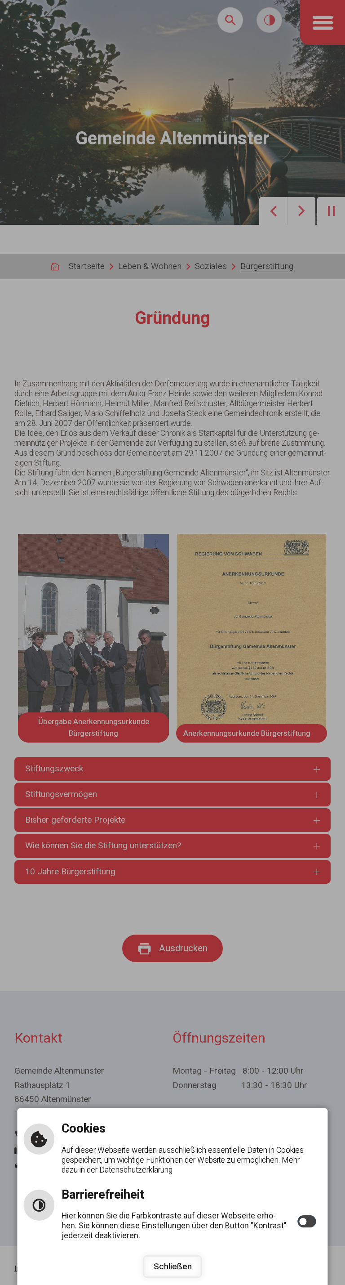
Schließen (173, 1266)
